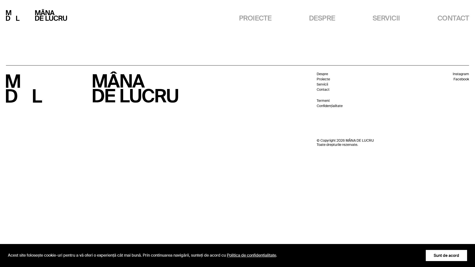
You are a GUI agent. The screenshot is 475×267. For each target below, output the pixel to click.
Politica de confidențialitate (251, 255)
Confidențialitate (330, 106)
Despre (322, 18)
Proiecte (255, 18)
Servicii (386, 18)
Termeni (323, 100)
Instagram (461, 74)
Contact (453, 18)
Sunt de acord (446, 255)
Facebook (461, 79)
